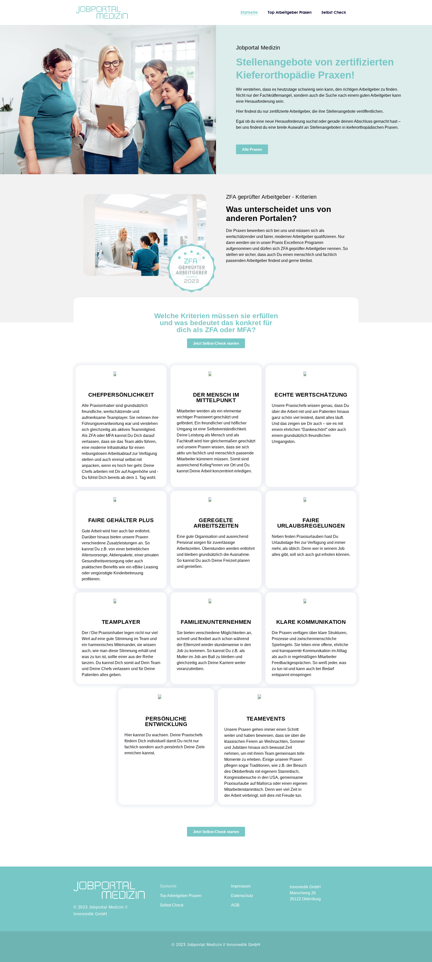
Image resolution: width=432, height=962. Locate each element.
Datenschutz (242, 896)
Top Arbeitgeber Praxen (290, 12)
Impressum (240, 886)
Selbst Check (334, 12)
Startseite (249, 12)
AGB (235, 905)
